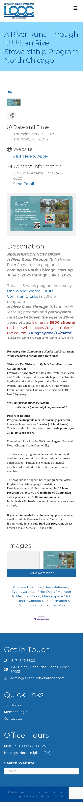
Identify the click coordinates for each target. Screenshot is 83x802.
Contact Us (37, 601)
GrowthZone (58, 796)
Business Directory (27, 587)
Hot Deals (47, 592)
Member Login (16, 712)
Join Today (12, 705)
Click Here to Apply (30, 156)
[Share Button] (11, 115)
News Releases (55, 587)
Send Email (23, 184)
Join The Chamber (51, 605)
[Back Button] (9, 92)
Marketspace (52, 596)
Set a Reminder (41, 573)
